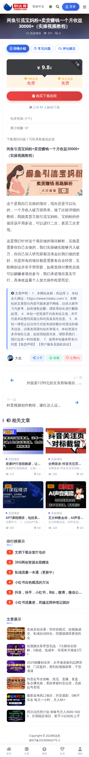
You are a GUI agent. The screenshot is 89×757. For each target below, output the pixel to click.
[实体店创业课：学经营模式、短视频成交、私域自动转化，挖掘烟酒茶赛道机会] (16, 633)
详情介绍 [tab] (19, 48)
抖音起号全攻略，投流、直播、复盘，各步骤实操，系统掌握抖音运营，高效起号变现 (54, 683)
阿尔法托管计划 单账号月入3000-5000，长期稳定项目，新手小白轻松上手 (53, 714)
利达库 (56, 736)
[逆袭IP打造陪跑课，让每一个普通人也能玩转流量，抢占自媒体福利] (23, 440)
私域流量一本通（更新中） (35, 572)
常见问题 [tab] (44, 48)
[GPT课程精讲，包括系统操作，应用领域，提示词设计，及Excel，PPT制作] (23, 494)
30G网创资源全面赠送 (32, 562)
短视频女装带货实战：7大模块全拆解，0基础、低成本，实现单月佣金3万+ (54, 650)
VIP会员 (33, 78)
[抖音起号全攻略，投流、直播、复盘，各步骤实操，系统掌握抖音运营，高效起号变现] (16, 683)
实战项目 (35, 33)
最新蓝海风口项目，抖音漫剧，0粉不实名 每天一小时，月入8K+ (53, 697)
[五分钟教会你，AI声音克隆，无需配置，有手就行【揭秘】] (66, 494)
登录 (72, 6)
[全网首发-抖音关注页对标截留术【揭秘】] (66, 440)
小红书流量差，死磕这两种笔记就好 (42, 602)
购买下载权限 (46, 96)
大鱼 (18, 358)
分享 (40, 358)
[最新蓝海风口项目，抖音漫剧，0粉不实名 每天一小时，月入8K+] (16, 699)
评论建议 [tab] (69, 48)
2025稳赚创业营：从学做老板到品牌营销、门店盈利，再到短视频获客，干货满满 (54, 666)
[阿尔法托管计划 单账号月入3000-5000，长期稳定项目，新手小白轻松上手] (16, 716)
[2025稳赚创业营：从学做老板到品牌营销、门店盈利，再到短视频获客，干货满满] (16, 666)
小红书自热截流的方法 (32, 582)
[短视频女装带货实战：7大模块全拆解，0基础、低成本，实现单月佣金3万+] (16, 650)
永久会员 (67, 78)
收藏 (56, 358)
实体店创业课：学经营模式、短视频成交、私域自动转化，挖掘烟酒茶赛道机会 (54, 633)
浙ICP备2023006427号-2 (44, 740)
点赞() (75, 358)
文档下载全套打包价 (30, 552)
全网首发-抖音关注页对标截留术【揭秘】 (64, 465)
